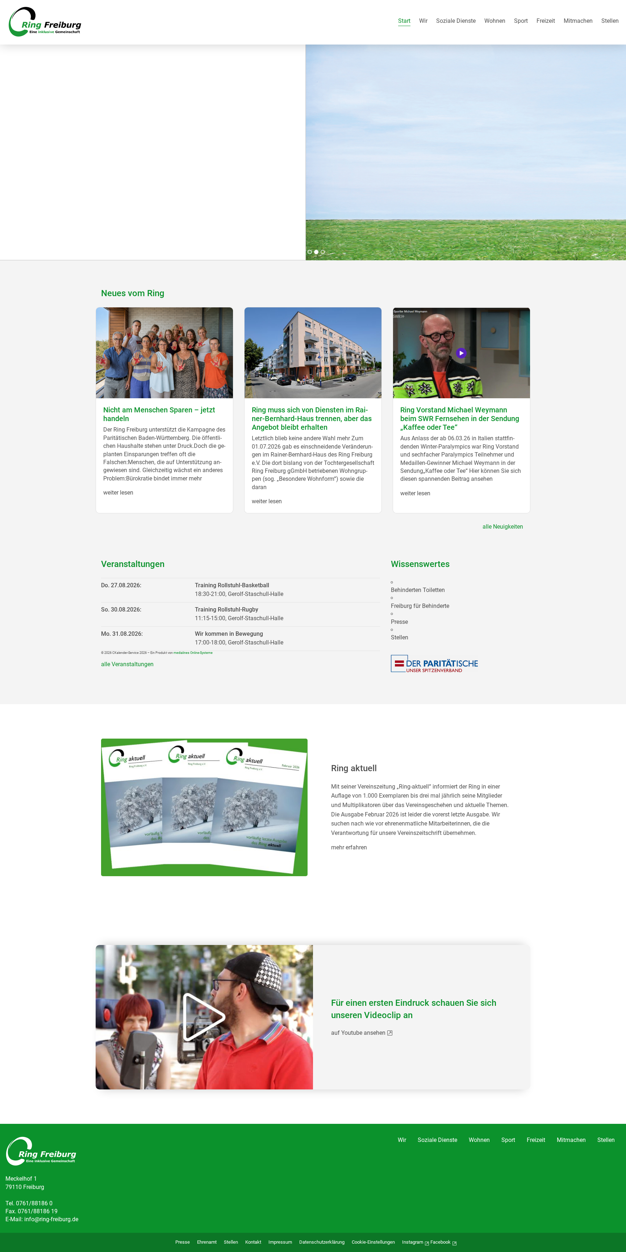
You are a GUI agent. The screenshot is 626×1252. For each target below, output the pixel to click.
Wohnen (494, 21)
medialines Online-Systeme (193, 653)
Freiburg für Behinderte (420, 606)
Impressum (280, 1242)
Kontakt (253, 1242)
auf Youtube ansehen (358, 1032)
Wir (423, 21)
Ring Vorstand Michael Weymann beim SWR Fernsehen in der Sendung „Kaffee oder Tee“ (459, 419)
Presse (399, 622)
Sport (521, 21)
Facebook (440, 1242)
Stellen (610, 21)
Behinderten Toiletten (418, 590)
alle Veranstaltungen (127, 664)
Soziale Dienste (456, 21)
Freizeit (546, 21)
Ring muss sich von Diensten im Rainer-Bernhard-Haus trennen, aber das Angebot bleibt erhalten (312, 419)
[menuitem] (404, 22)
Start (404, 21)
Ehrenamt (207, 1242)
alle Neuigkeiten (503, 526)
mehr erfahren (349, 847)
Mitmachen (578, 21)
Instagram (412, 1242)
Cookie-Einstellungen (373, 1242)
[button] (303, 252)
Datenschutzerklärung (322, 1242)
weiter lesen (118, 492)
